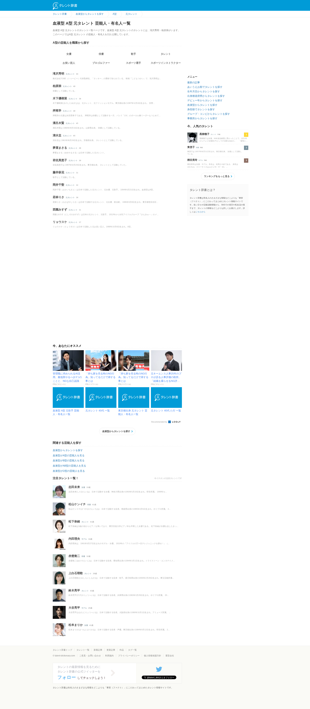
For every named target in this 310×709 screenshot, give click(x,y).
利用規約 (109, 655)
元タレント (70, 74)
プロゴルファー (101, 62)
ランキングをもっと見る (217, 176)
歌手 (133, 53)
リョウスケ (60, 221)
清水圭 (57, 135)
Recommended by (159, 422)
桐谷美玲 (192, 159)
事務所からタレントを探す (202, 118)
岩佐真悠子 (60, 160)
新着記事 (98, 650)
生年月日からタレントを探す (203, 91)
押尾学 (57, 110)
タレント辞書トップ (62, 650)
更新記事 (111, 650)
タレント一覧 (82, 650)
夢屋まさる (60, 147)
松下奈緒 (74, 521)
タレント (166, 53)
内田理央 (74, 538)
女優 (68, 53)
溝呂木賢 (58, 122)
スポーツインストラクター (166, 62)
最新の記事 (193, 82)
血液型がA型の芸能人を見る (68, 455)
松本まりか (76, 624)
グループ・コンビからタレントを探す (208, 113)
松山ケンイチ (77, 504)
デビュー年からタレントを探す (204, 100)
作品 (121, 650)
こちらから (200, 212)
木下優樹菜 (60, 98)
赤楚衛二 (74, 555)
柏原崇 (57, 85)
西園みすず (60, 209)
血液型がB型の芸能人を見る (68, 460)
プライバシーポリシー (129, 655)
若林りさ (58, 197)
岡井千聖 (58, 184)
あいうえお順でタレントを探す (204, 86)
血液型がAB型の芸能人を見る (69, 465)
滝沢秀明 (58, 73)
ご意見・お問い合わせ (90, 655)
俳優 (101, 53)
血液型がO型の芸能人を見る (69, 470)
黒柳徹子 (204, 134)
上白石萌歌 (76, 573)
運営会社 (169, 655)
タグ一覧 (132, 650)
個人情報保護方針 (152, 655)
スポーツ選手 (133, 62)
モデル (84, 539)
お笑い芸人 (69, 62)
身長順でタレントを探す (201, 109)
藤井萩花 (58, 172)
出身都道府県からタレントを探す (206, 95)
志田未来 (74, 486)
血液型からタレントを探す (116, 431)
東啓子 (191, 147)
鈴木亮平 (74, 590)
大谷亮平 (74, 607)
